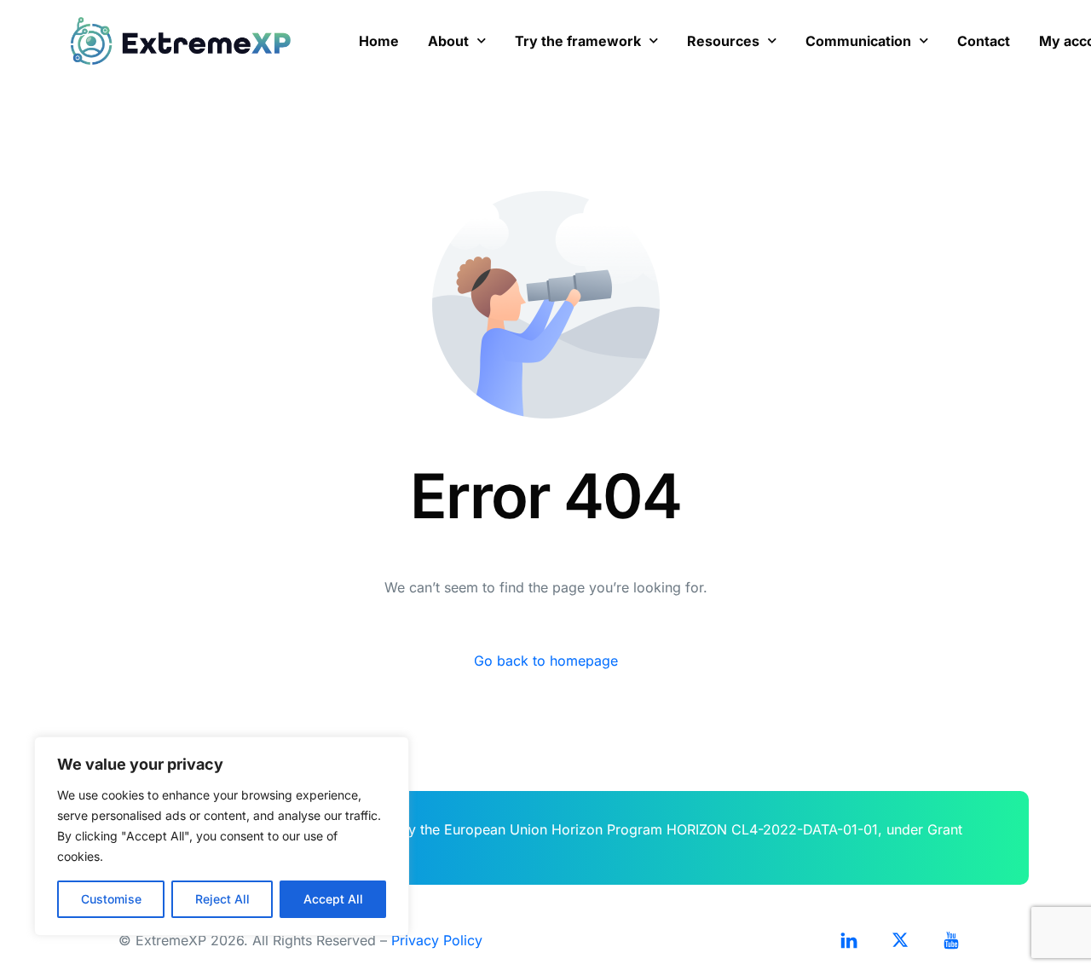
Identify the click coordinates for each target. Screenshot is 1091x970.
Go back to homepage (546, 660)
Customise (111, 899)
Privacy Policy (436, 940)
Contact (983, 40)
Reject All (222, 899)
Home (379, 40)
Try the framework (578, 40)
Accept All (333, 899)
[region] (221, 836)
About (448, 40)
